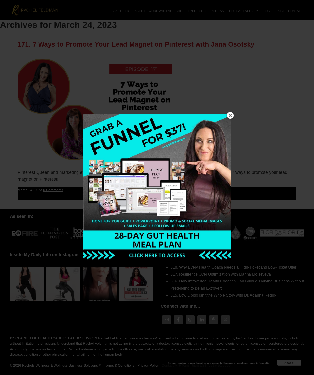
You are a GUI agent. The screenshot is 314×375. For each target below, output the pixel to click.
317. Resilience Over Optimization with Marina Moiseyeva (220, 274)
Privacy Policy (148, 365)
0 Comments (53, 190)
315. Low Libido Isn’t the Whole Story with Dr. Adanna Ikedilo (223, 295)
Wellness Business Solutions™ (77, 365)
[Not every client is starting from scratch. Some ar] (100, 284)
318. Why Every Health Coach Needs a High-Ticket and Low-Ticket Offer (233, 267)
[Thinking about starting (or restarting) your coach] (136, 284)
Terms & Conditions (119, 365)
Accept (289, 363)
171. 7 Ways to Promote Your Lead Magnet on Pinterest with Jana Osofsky (136, 44)
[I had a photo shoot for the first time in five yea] (63, 284)
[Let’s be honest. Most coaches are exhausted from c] (27, 284)
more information (260, 363)
